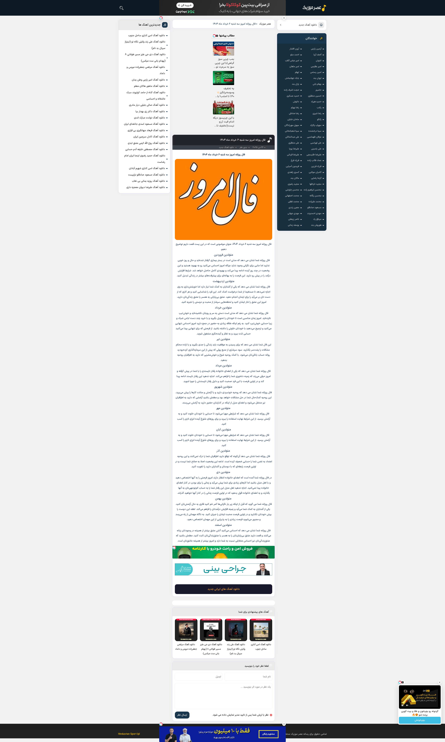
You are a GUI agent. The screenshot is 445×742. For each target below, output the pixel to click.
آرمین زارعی (316, 49)
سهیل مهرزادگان (291, 125)
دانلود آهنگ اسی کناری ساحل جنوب (146, 35)
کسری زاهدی (293, 172)
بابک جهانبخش (292, 78)
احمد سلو (294, 55)
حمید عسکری (293, 96)
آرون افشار (294, 49)
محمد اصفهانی (292, 196)
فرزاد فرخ (295, 160)
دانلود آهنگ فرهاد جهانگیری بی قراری (146, 130)
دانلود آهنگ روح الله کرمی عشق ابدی (146, 143)
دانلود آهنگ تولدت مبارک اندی (149, 118)
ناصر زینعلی (293, 219)
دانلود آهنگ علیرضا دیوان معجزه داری (145, 187)
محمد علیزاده (315, 201)
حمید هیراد (316, 101)
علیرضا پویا (294, 149)
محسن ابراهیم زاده (312, 190)
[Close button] (284, 18)
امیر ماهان (294, 66)
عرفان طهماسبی (314, 137)
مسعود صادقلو (314, 207)
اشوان (318, 60)
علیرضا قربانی (293, 155)
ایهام (297, 72)
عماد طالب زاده (314, 160)
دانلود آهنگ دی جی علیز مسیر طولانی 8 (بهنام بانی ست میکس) (145, 58)
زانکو (319, 119)
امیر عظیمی (316, 66)
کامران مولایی (315, 172)
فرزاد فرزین (316, 166)
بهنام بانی (317, 84)
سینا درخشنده (314, 131)
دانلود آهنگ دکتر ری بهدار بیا (150, 111)
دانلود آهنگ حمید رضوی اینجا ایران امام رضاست (144, 159)
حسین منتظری (314, 96)
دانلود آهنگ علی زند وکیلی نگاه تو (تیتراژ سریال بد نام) (145, 45)
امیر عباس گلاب (292, 60)
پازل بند (295, 84)
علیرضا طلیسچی (313, 155)
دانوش (296, 101)
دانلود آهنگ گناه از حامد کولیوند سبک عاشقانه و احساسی (145, 96)
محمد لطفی (293, 201)
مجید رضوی (293, 184)
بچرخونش (420, 720)
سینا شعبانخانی (292, 131)
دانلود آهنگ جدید (308, 25)
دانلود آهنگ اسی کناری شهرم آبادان (147, 168)
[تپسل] (174, 547)
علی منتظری (293, 143)
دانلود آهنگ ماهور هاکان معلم (149, 86)
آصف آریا (317, 55)
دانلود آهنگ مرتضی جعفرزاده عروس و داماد (146, 70)
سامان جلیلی (293, 119)
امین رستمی (315, 72)
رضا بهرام (295, 107)
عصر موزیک (265, 24)
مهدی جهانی (293, 213)
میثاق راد (317, 219)
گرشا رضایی (316, 178)
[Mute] (407, 705)
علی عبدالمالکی (292, 137)
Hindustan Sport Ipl (129, 734)
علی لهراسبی (315, 143)
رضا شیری (317, 113)
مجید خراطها (315, 184)
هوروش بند (316, 225)
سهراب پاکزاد (315, 125)
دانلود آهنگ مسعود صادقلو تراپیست (146, 175)
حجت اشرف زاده (291, 90)
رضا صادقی (294, 113)
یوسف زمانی (293, 225)
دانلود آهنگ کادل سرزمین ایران (149, 137)
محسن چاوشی (292, 190)
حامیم (318, 90)
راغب (319, 107)
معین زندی (294, 207)
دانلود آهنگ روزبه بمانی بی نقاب (148, 181)
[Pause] (402, 705)
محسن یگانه (315, 196)
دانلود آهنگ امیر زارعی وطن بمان (148, 80)
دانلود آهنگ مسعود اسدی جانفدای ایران (144, 124)
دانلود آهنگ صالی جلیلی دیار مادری (147, 105)
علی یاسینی (316, 149)
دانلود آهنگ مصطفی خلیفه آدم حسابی (145, 149)
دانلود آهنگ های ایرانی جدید (224, 589)
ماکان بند (294, 178)
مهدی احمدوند (314, 213)
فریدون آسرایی (292, 166)
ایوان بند (317, 78)
